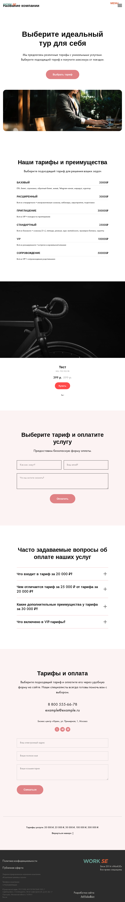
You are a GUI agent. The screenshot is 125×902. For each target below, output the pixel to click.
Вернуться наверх (61, 833)
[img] (9, 4)
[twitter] (57, 729)
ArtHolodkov (88, 896)
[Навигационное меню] (120, 5)
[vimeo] (68, 729)
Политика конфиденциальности (19, 861)
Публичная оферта (12, 868)
